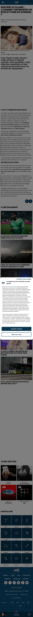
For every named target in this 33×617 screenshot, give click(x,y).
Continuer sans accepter (23, 279)
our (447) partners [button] (10, 286)
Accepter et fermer (16, 329)
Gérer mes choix (16, 334)
